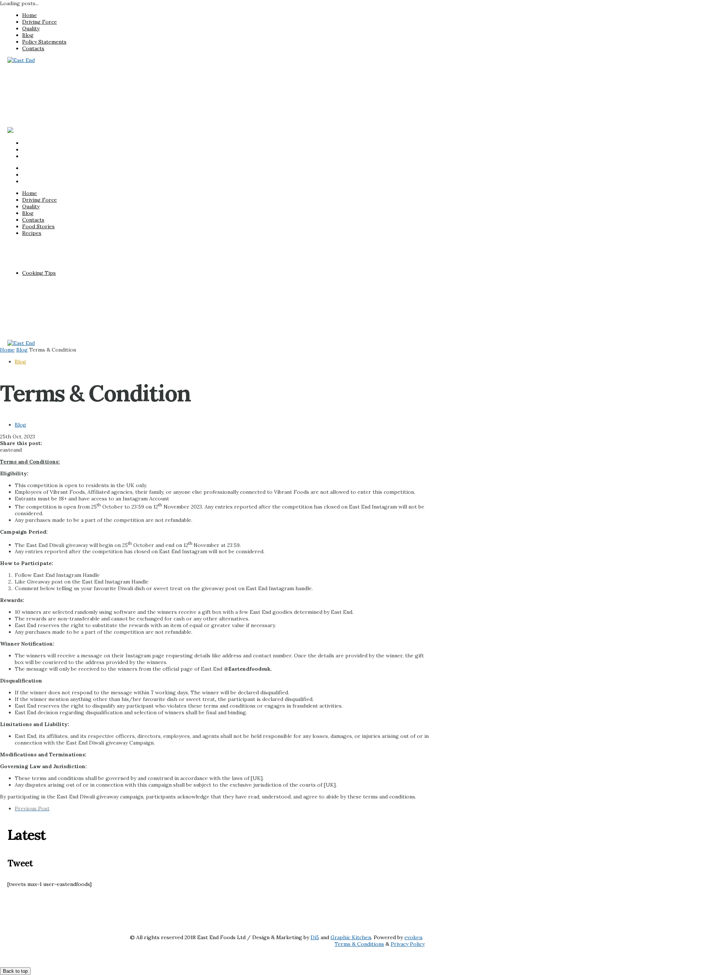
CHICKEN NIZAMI (59, 98)
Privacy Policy (408, 944)
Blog (28, 35)
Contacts (33, 48)
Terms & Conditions (359, 944)
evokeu (413, 937)
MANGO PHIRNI (57, 105)
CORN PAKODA (56, 112)
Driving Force (39, 21)
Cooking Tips (39, 118)
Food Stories (38, 72)
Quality (31, 28)
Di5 (315, 937)
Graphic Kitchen (350, 937)
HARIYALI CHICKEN (62, 85)
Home (29, 15)
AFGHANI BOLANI (59, 92)
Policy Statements (44, 41)
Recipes (31, 78)
